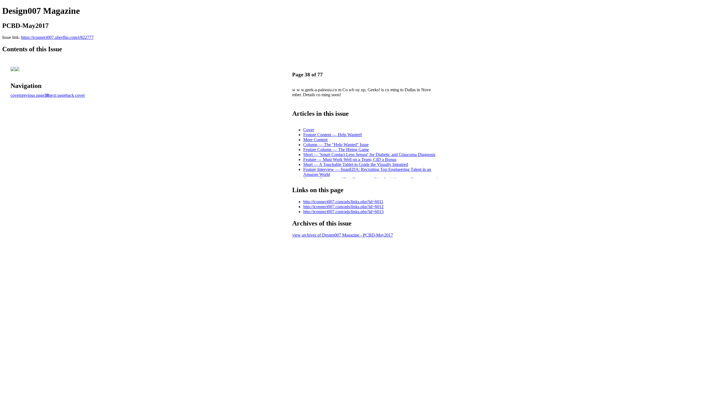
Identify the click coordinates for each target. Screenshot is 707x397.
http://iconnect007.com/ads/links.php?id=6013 (343, 211)
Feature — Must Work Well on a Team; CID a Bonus (349, 159)
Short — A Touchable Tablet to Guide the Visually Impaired (355, 164)
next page (57, 95)
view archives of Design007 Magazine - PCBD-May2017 (342, 235)
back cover (75, 95)
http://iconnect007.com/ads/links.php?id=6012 (343, 206)
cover (15, 95)
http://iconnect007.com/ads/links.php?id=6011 (343, 201)
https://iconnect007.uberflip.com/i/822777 (57, 37)
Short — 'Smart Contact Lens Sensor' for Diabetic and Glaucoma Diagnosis (369, 154)
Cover (308, 129)
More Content (315, 139)
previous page (32, 95)
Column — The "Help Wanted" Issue (336, 144)
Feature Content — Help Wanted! (332, 134)
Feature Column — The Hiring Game (336, 149)
